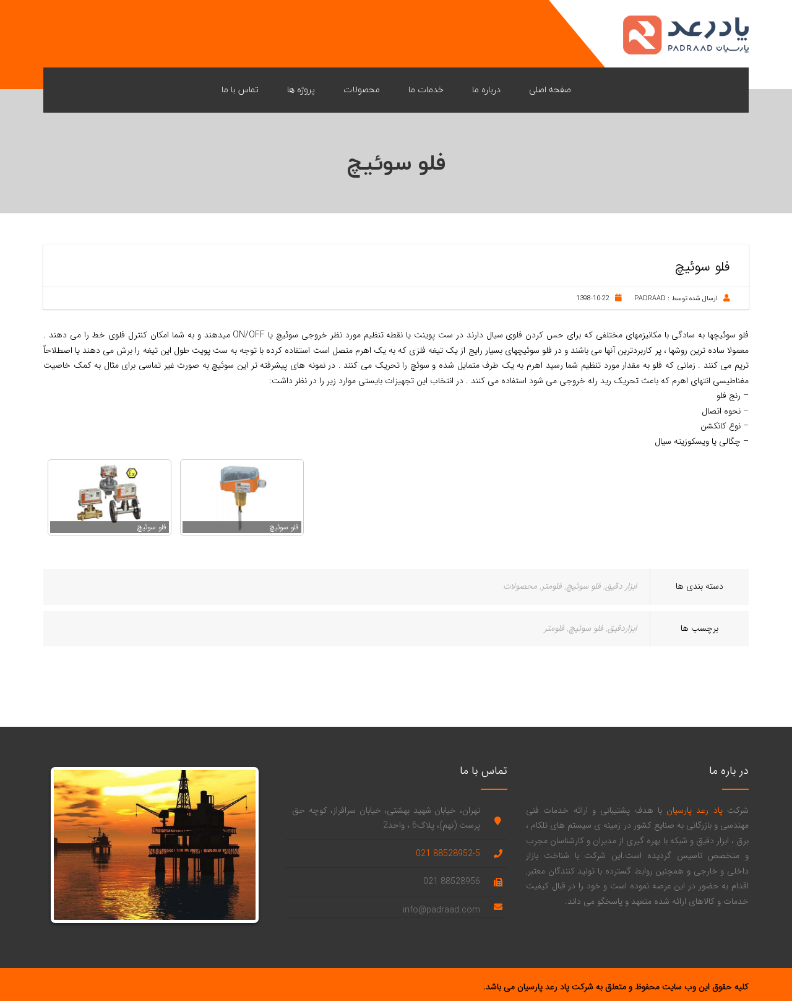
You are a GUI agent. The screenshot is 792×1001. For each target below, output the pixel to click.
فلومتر (551, 586)
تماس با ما (240, 89)
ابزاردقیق (622, 628)
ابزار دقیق (621, 586)
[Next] (237, 845)
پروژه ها (301, 89)
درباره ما (486, 89)
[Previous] (72, 845)
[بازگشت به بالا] (761, 970)
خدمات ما (426, 89)
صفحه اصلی (550, 89)
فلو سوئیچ (583, 586)
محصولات (361, 89)
